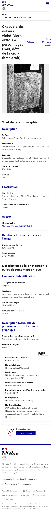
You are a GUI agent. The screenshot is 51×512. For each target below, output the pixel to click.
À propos (39, 491)
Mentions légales (8, 504)
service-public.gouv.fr (26, 479)
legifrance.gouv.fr (9, 484)
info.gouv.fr (7, 479)
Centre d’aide (40, 495)
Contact (29, 491)
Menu (47, 3)
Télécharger (32, 42)
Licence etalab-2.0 (22, 509)
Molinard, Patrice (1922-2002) (16, 225)
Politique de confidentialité (24, 504)
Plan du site (9, 499)
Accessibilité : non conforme (12, 491)
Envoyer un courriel (25, 433)
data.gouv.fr (27, 484)
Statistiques (25, 495)
